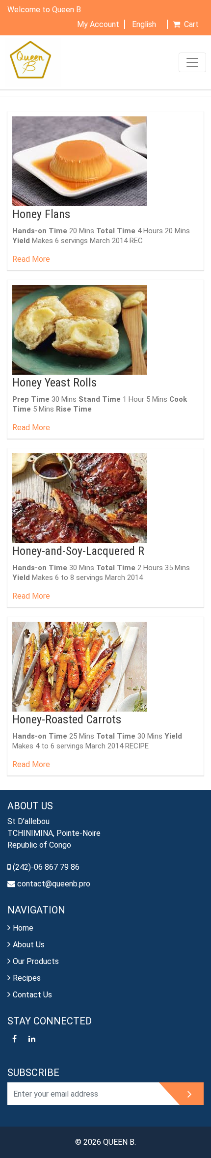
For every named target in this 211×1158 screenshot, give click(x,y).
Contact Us (32, 994)
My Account (98, 24)
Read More (31, 259)
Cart (191, 24)
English (145, 24)
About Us (29, 944)
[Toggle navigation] (192, 62)
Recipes (27, 978)
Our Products (36, 961)
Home (23, 928)
